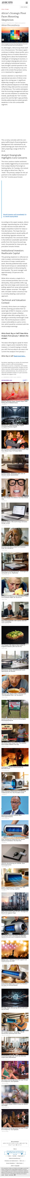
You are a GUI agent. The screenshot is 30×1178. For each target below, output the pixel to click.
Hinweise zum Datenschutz (11, 1160)
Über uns (22, 1160)
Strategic (7, 9)
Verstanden (11, 1175)
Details (6, 1175)
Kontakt (14, 1156)
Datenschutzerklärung (14, 1158)
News (9, 1156)
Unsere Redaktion (10, 1163)
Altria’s (2, 9)
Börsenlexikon (15, 1141)
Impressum (21, 1156)
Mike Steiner (20, 1163)
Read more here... (20, 356)
